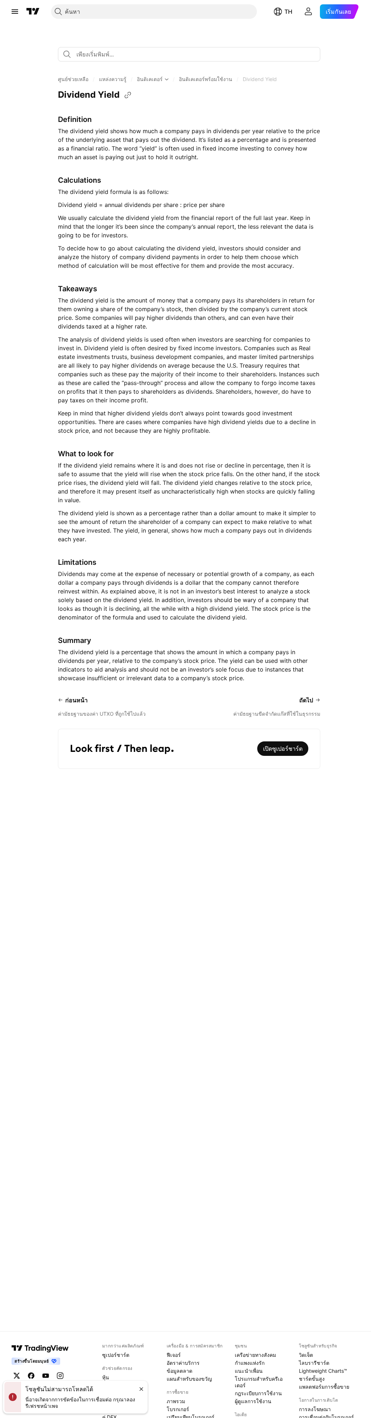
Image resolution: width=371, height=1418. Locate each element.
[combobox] (189, 54)
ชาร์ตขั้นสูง (312, 1379)
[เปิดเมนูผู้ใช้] (15, 11)
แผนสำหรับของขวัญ (189, 1379)
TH (288, 11)
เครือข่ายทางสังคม (255, 1355)
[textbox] (192, 54)
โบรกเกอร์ (178, 1409)
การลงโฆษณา (315, 1409)
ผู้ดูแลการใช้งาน (253, 1401)
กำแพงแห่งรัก (249, 1363)
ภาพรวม (176, 1401)
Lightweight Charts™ (323, 1371)
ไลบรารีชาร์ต (314, 1363)
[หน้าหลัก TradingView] (32, 12)
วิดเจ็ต (306, 1355)
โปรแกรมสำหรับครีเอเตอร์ (259, 1382)
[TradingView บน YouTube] (46, 1376)
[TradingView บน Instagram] (60, 1376)
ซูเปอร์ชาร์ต (115, 1355)
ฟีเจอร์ (174, 1355)
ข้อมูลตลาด (179, 1371)
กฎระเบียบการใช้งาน (258, 1393)
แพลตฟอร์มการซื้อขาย (324, 1387)
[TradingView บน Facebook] (31, 1376)
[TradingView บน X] (17, 1376)
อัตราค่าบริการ (183, 1363)
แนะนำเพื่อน (249, 1371)
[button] (73, 79)
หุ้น (105, 1377)
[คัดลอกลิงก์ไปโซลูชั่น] (127, 95)
